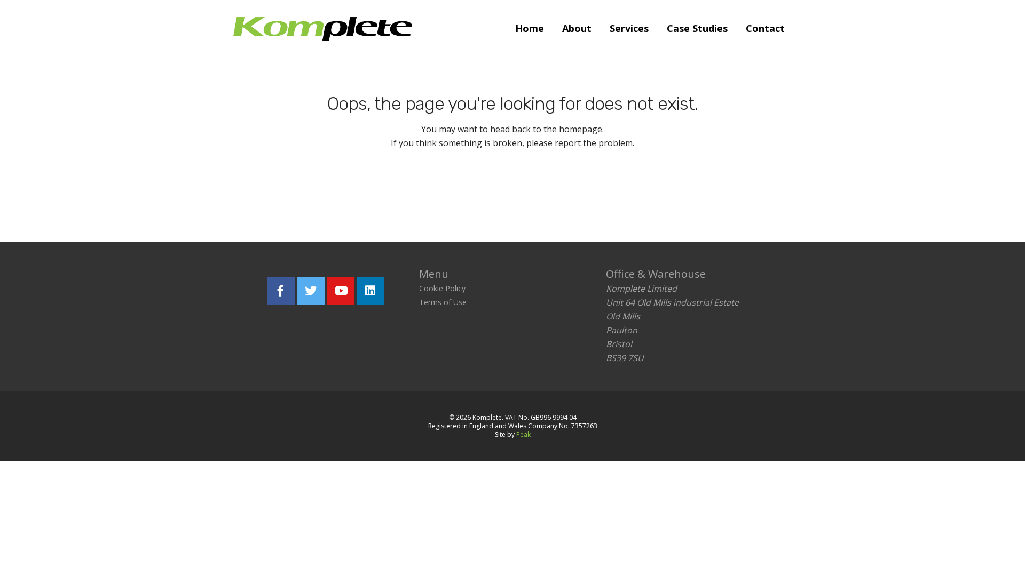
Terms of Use (443, 302)
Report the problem (563, 191)
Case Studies (697, 28)
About (577, 28)
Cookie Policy (442, 288)
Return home (446, 191)
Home (529, 28)
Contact (765, 28)
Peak (523, 434)
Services (629, 28)
